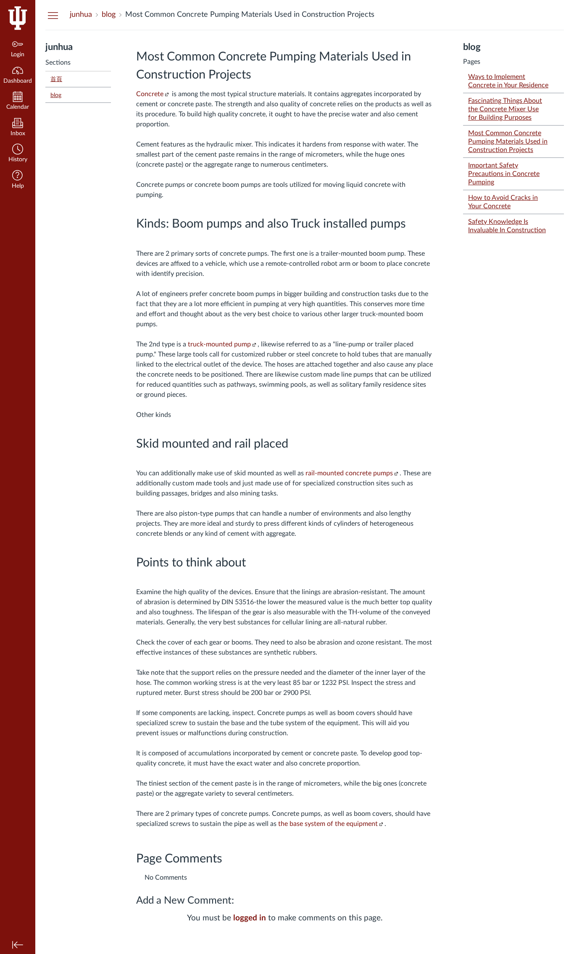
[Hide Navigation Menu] (53, 15)
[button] (17, 154)
